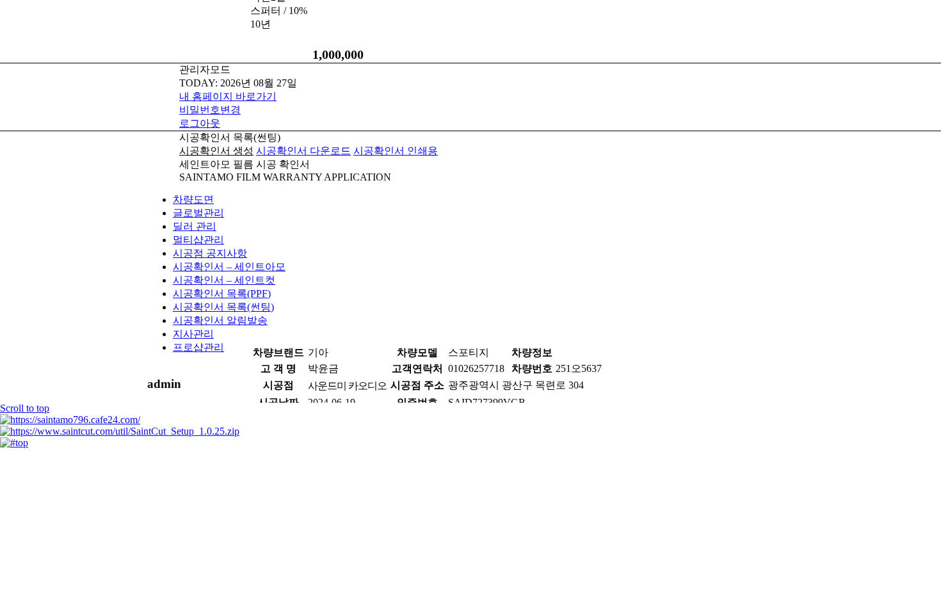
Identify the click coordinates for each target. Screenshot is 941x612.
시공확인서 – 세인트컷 (224, 280)
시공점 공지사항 (210, 253)
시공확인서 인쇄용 (395, 150)
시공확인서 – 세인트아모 (229, 266)
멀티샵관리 (198, 239)
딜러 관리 (194, 226)
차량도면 (193, 199)
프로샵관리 (198, 347)
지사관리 (193, 333)
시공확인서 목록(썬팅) (223, 307)
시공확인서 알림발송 (220, 320)
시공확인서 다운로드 (303, 150)
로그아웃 (199, 123)
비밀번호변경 (210, 109)
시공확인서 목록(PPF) (222, 293)
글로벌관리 (198, 212)
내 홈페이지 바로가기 (228, 96)
